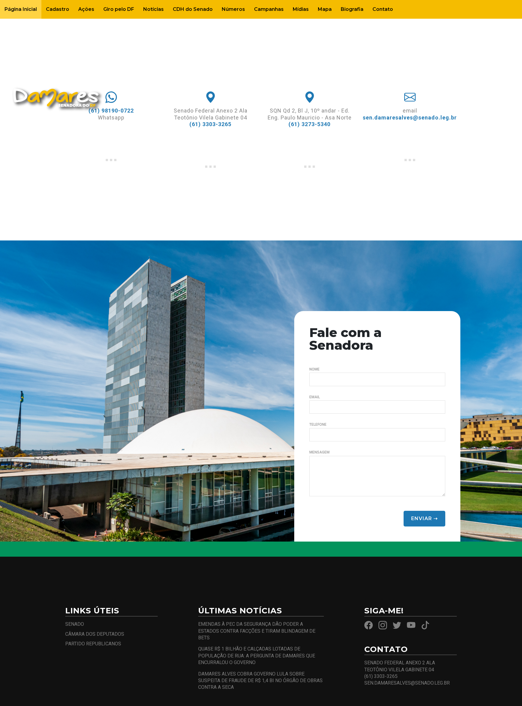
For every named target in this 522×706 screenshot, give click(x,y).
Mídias (301, 9)
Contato (382, 9)
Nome (314, 369)
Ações (86, 9)
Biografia (352, 9)
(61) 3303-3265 (210, 124)
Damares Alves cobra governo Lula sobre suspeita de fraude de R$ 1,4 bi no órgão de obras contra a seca (260, 680)
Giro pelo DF (118, 9)
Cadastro (57, 9)
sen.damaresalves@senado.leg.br (410, 117)
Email (314, 397)
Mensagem (319, 452)
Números (233, 9)
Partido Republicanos (93, 644)
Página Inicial (21, 9)
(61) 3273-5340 (309, 124)
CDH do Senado (193, 9)
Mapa (325, 9)
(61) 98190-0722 (111, 110)
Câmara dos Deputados (94, 634)
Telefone (318, 424)
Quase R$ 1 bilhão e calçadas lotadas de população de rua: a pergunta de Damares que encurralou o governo (256, 655)
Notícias (153, 9)
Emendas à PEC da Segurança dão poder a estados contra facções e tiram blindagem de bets (256, 631)
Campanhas (269, 9)
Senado (74, 624)
